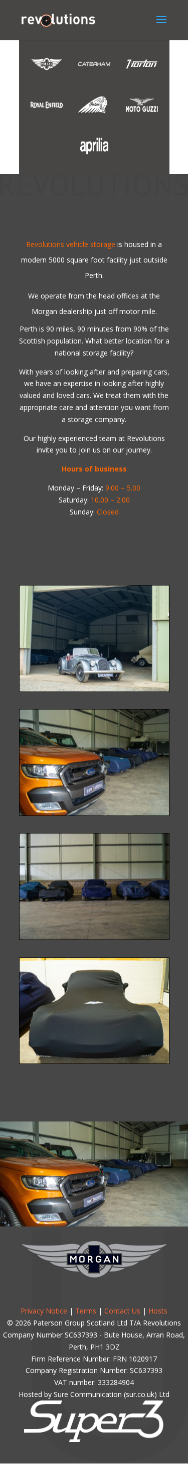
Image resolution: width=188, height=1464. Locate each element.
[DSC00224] (94, 937)
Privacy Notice (44, 1311)
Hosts (157, 1311)
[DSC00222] (94, 813)
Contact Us (122, 1311)
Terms (85, 1311)
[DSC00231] (94, 689)
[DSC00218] (94, 1061)
